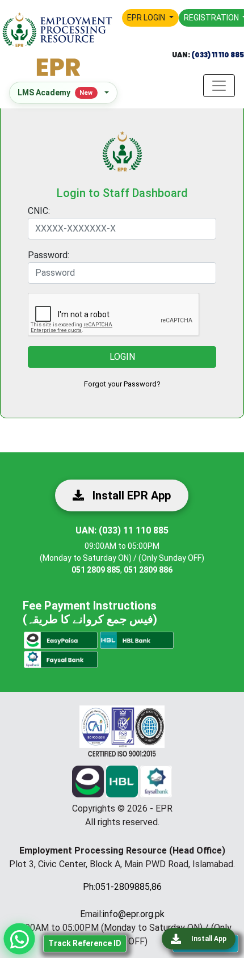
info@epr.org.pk (134, 914)
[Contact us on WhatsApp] (20, 939)
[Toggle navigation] (219, 85)
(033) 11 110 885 (217, 55)
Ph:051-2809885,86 (122, 886)
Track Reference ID (84, 943)
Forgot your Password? (122, 384)
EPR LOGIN (147, 17)
